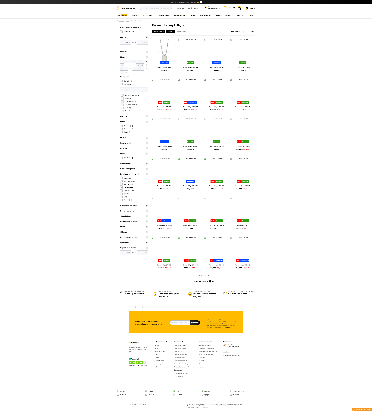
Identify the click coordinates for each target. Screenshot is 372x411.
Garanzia (123, 148)
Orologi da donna (180, 348)
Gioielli (127, 21)
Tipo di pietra (125, 216)
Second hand (125, 143)
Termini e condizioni (205, 345)
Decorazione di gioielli (129, 221)
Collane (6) (127, 178)
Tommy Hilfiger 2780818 (216, 265)
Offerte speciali (126, 163)
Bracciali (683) (128, 184)
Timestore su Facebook (231, 355)
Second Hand (159, 361)
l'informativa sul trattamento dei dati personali (219, 327)
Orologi (157, 345)
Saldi (156, 367)
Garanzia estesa (204, 364)
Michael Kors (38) (129, 84)
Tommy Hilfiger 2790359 (164, 107)
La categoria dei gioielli (129, 174)
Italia (178, 391)
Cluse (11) (128, 108)
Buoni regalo (159, 364)
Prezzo (123, 37)
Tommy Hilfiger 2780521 (164, 265)
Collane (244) (128, 187)
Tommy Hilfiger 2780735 (164, 186)
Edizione (123, 116)
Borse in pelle (178, 370)
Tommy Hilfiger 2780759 (216, 146)
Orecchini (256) (129, 190)
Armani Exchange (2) (132, 95)
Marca (122, 57)
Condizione (124, 242)
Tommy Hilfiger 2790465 (242, 107)
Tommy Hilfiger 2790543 (216, 67)
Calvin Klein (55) (130, 101)
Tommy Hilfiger (157, 32)
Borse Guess (178, 376)
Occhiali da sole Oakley (182, 367)
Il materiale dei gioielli (129, 206)
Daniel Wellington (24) (132, 111)
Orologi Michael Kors (181, 354)
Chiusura (123, 232)
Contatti (201, 361)
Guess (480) (128, 81)
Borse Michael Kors (180, 373)
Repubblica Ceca (238, 391)
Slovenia (179, 395)
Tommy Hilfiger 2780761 (243, 225)
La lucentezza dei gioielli (130, 237)
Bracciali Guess (179, 358)
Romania (123, 395)
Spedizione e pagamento (207, 351)
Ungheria (236, 395)
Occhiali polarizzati (180, 361)
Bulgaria (122, 391)
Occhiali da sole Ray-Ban (182, 364)
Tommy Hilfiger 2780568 (242, 67)
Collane (169, 32)
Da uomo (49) (128, 126)
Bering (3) (128, 98)
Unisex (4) (127, 132)
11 (208, 276)
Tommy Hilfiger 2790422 (164, 67)
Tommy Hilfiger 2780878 (190, 186)
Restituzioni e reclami (206, 354)
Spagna (207, 395)
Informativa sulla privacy (207, 348)
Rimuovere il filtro (181, 32)
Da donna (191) (128, 129)
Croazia (150, 391)
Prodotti (123, 153)
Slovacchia (151, 395)
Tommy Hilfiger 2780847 (190, 146)
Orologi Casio (178, 351)
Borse (156, 354)
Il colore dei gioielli (127, 211)
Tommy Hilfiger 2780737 (243, 186)
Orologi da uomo (180, 345)
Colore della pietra (127, 169)
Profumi (157, 358)
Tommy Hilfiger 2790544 (190, 67)
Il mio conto (232, 8)
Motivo (123, 227)
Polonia (207, 391)
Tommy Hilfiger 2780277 (216, 225)
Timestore (121, 21)
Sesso (122, 122)
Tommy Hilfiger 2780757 (190, 107)
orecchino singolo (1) (130, 181)
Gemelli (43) (128, 200)
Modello (123, 138)
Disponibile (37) (129, 31)
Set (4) (126, 197)
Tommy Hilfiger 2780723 (216, 186)
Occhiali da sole (160, 351)
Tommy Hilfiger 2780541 (190, 225)
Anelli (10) (127, 194)
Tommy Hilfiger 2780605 (164, 225)
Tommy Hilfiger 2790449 (164, 146)
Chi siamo (202, 358)
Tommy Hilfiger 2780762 (216, 107)
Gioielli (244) (128, 158)
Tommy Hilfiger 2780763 (242, 265)
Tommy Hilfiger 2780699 (242, 146)
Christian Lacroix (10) (132, 105)
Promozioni (124, 52)
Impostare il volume (128, 248)
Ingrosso (201, 367)
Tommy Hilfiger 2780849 (190, 265)
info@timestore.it (233, 346)
